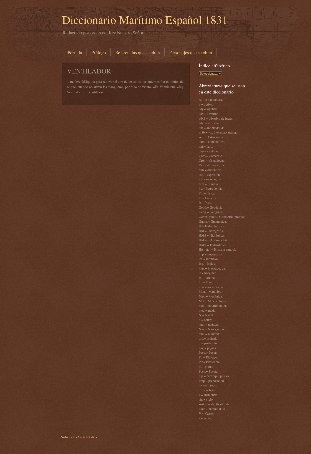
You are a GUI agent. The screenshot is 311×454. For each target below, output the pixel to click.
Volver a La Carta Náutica (79, 437)
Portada (75, 52)
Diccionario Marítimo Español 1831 (145, 19)
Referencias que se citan (137, 52)
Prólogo (98, 52)
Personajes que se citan (190, 52)
